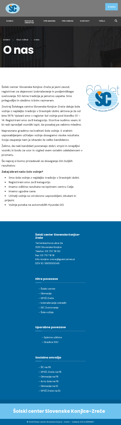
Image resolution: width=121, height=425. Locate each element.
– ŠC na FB (44, 367)
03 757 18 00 (52, 251)
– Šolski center (46, 288)
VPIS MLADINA (49, 21)
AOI (81, 422)
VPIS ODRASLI (67, 21)
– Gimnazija (45, 293)
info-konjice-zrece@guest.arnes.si (55, 259)
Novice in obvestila (29, 22)
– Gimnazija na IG (48, 386)
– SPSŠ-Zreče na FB (49, 372)
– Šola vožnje (46, 312)
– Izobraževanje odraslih (52, 302)
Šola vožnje (22, 39)
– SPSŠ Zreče (46, 298)
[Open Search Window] (116, 20)
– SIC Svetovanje (48, 307)
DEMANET (90, 422)
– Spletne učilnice (52, 337)
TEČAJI (102, 21)
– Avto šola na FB (48, 381)
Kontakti (84, 21)
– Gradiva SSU (50, 342)
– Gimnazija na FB (48, 376)
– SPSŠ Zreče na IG (49, 390)
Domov (9, 21)
